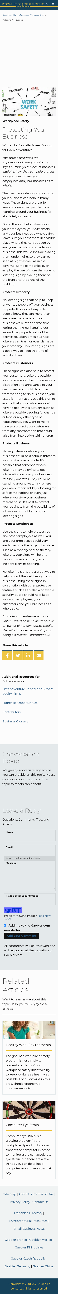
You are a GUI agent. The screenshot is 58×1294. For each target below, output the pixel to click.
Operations (6, 15)
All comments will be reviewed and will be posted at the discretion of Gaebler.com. (29, 950)
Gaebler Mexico (40, 1240)
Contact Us (40, 1202)
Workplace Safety (37, 15)
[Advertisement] (29, 54)
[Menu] (53, 4)
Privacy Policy (20, 1202)
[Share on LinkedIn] (28, 655)
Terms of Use (43, 1194)
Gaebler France (16, 1240)
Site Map (9, 1194)
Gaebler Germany (17, 1266)
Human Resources (21, 15)
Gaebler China (43, 1266)
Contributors (11, 712)
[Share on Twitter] (18, 655)
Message (11, 863)
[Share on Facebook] (7, 655)
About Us (25, 1194)
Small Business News (29, 1229)
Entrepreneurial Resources (28, 1221)
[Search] (46, 4)
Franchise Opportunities (20, 703)
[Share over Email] (39, 655)
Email (9, 847)
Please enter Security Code (22, 895)
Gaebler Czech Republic (28, 1258)
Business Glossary (15, 721)
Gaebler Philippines (29, 1247)
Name (9, 832)
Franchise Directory (28, 1213)
